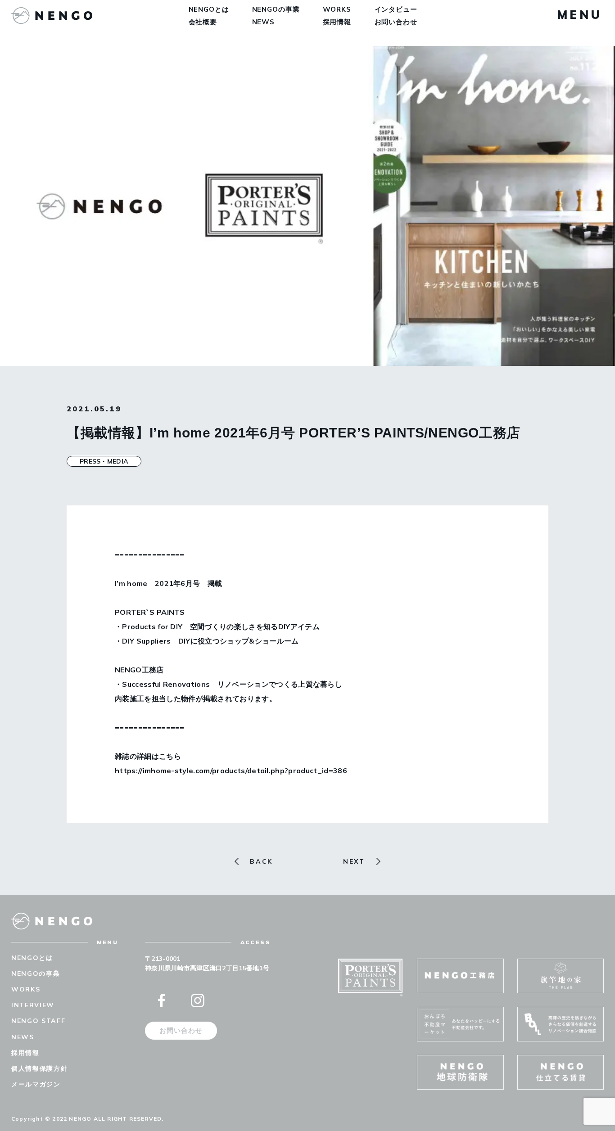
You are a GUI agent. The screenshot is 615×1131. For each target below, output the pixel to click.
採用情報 (337, 22)
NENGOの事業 (276, 9)
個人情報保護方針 (39, 1068)
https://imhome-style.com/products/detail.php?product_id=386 (231, 770)
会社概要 (203, 22)
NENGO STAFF (38, 1021)
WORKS (337, 9)
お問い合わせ (396, 22)
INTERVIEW (32, 1005)
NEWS (263, 22)
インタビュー (396, 9)
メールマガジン (36, 1084)
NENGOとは (209, 9)
